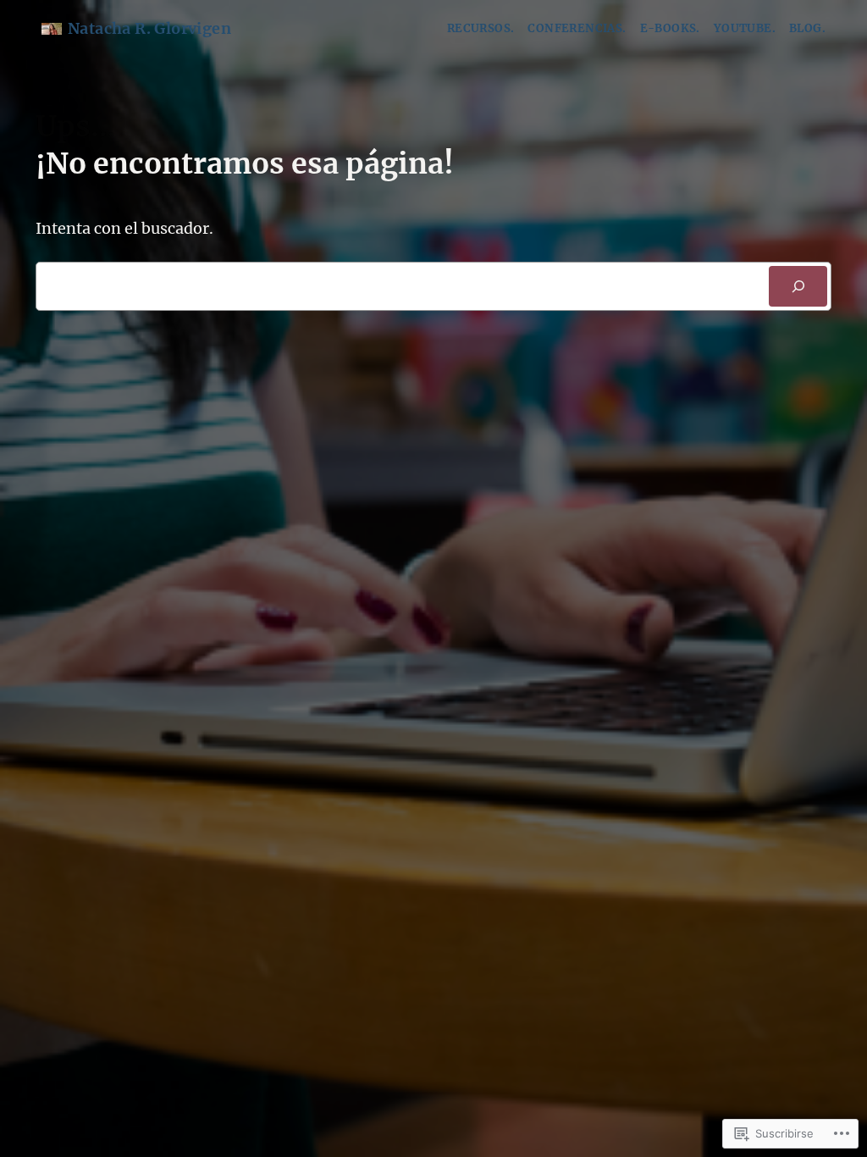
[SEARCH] (798, 286)
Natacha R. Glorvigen (149, 28)
